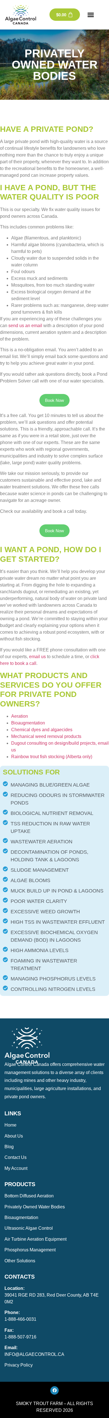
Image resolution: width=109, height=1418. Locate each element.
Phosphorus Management (30, 1249)
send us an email (25, 325)
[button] (91, 15)
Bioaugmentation (28, 723)
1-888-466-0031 (20, 1319)
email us (37, 656)
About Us (13, 1136)
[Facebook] (54, 1390)
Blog (9, 1146)
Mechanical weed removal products (46, 736)
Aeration (19, 716)
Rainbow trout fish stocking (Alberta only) (51, 756)
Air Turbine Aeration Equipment (35, 1239)
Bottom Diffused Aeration (29, 1195)
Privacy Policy (18, 1365)
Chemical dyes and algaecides (41, 729)
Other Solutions (19, 1260)
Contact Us (15, 1157)
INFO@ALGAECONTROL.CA (34, 1354)
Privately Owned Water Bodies (34, 1206)
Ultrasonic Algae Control (28, 1228)
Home (10, 1125)
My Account (15, 1168)
